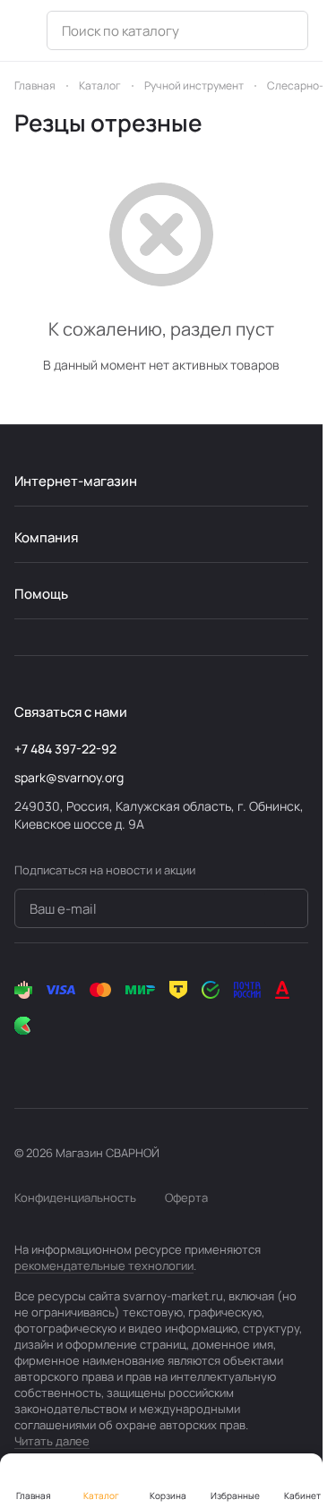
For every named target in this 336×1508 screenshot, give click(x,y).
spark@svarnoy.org (69, 777)
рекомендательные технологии (104, 1265)
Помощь (41, 593)
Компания (46, 537)
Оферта (186, 1197)
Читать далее (52, 1441)
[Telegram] (61, 1061)
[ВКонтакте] (25, 1061)
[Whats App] (97, 1061)
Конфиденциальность (75, 1197)
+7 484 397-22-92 (65, 748)
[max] (168, 1061)
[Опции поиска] (284, 30)
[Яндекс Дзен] (132, 1061)
